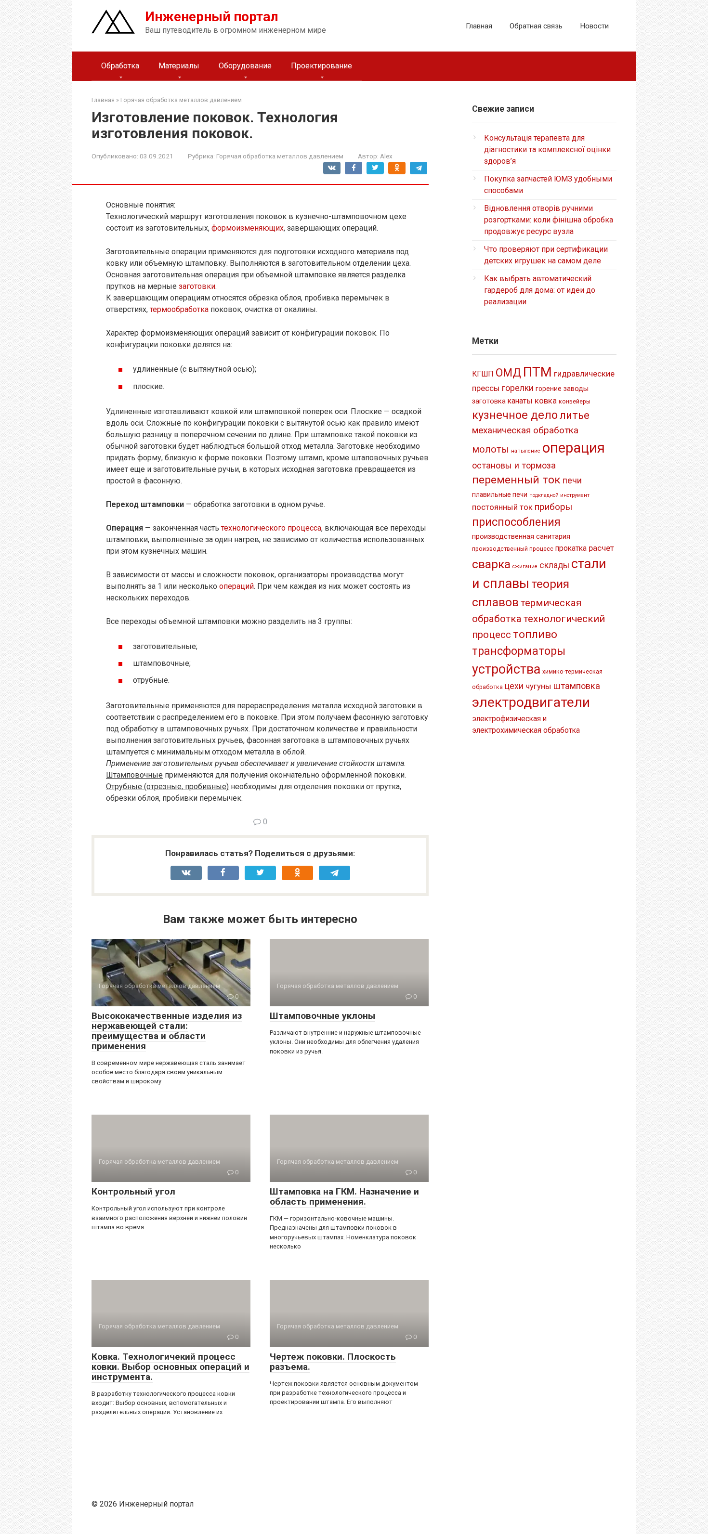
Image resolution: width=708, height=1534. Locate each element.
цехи (514, 686)
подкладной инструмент (559, 495)
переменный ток (516, 479)
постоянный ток (502, 507)
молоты (490, 449)
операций (236, 586)
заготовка (489, 401)
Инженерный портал (211, 17)
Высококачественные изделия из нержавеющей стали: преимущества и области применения (167, 1031)
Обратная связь (536, 26)
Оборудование (245, 65)
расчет (601, 548)
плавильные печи (499, 494)
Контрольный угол (133, 1191)
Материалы (178, 65)
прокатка (571, 548)
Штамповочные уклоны (322, 1015)
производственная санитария (521, 536)
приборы (553, 506)
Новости (594, 26)
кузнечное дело (515, 415)
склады (554, 565)
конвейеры (574, 401)
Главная (479, 26)
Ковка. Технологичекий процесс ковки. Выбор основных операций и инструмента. (170, 1366)
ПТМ (537, 372)
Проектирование (321, 65)
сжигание (525, 566)
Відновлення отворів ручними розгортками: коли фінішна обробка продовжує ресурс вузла (548, 220)
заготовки (197, 286)
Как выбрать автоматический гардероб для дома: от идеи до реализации (539, 290)
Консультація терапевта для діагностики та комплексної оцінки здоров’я (547, 149)
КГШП (483, 373)
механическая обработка (525, 430)
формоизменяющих (247, 228)
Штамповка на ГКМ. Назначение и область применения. (344, 1196)
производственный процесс (512, 549)
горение (549, 388)
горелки (518, 388)
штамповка (576, 686)
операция (573, 448)
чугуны (538, 686)
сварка (491, 564)
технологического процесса (271, 528)
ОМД (508, 372)
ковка (546, 400)
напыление (525, 451)
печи (572, 480)
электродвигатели (531, 702)
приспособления (516, 522)
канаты (520, 400)
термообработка (180, 309)
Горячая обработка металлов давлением (279, 156)
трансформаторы (518, 651)
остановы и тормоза (514, 465)
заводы (576, 388)
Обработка (120, 65)
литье (575, 415)
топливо (535, 634)
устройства (506, 669)
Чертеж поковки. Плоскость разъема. (333, 1361)
